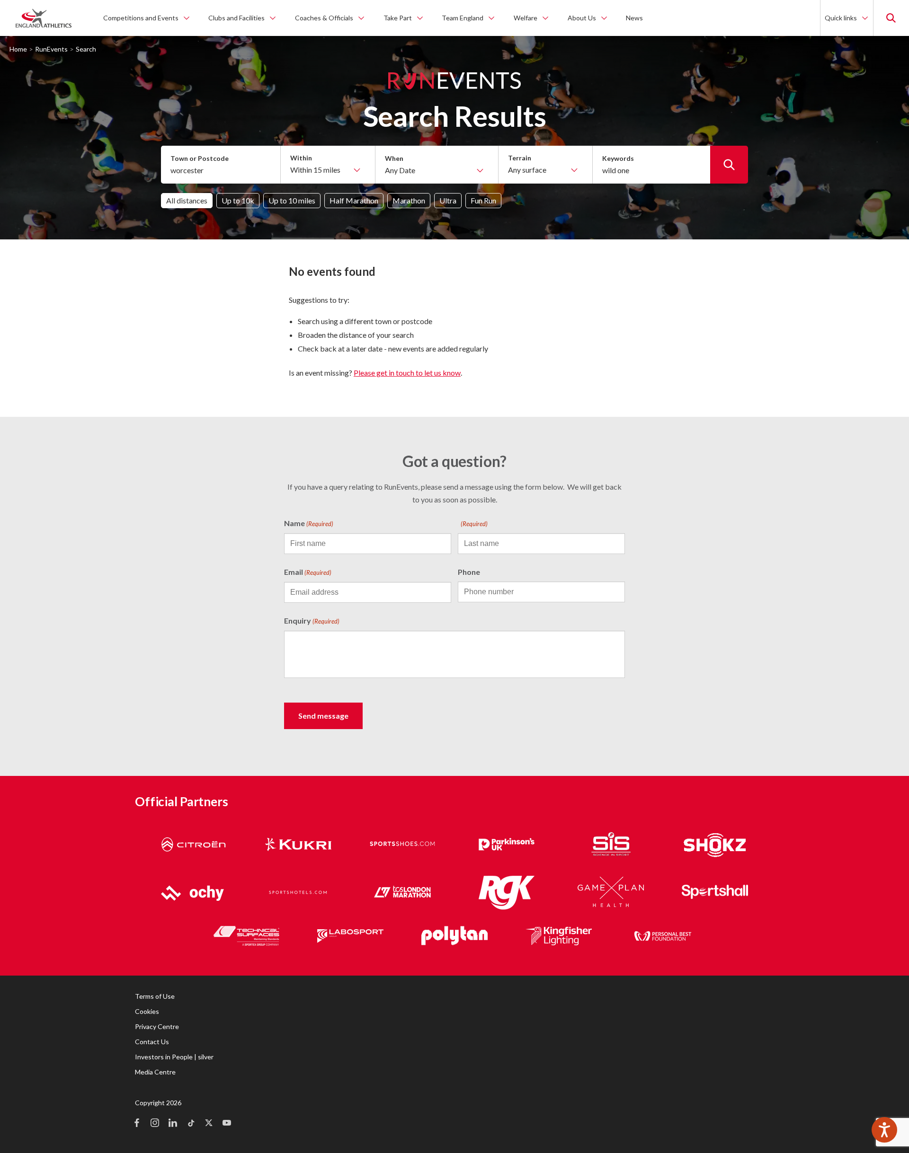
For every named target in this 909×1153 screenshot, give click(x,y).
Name (308, 523)
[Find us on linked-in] (172, 1124)
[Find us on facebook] (136, 1124)
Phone (469, 571)
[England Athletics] (43, 18)
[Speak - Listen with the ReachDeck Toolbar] (884, 1130)
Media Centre (155, 1072)
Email (307, 571)
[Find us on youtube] (226, 1124)
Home (18, 49)
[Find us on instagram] (154, 1124)
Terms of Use (155, 996)
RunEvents (51, 49)
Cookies (147, 1011)
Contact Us (152, 1042)
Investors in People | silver (174, 1057)
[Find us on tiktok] (190, 1124)
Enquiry (311, 620)
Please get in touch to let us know (407, 372)
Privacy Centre (157, 1026)
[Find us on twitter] (208, 1124)
